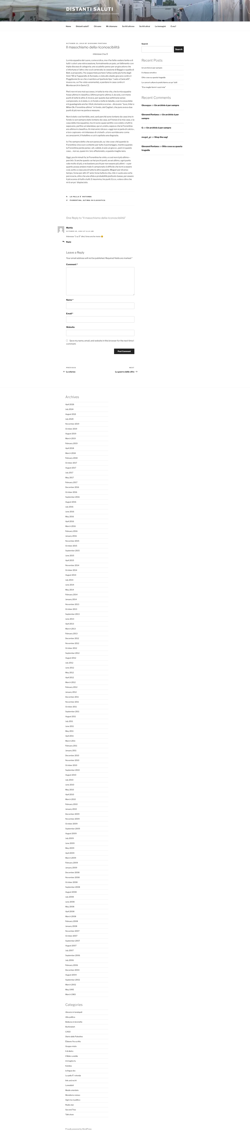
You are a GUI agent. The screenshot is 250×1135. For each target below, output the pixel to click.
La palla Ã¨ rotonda (81, 197)
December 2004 (72, 970)
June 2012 (69, 668)
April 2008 (69, 911)
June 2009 (69, 843)
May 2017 (69, 477)
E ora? (173, 26)
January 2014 (71, 599)
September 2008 (72, 887)
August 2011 (70, 716)
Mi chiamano (111, 26)
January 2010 (71, 809)
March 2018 (70, 453)
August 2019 (70, 433)
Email (69, 313)
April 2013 (69, 624)
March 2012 (70, 682)
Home (68, 26)
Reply (68, 242)
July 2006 (69, 960)
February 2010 (71, 804)
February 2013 (71, 633)
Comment (72, 264)
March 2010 (70, 799)
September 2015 (72, 550)
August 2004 (71, 975)
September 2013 (72, 614)
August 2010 (70, 775)
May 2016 (69, 516)
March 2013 (70, 629)
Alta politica (70, 1017)
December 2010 (72, 755)
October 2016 (71, 492)
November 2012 (72, 643)
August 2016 (70, 502)
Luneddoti (69, 1085)
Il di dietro (69, 1051)
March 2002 (70, 984)
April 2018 (69, 448)
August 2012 (70, 658)
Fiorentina (76, 200)
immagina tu (70, 1061)
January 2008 (71, 926)
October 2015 (71, 546)
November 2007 (72, 931)
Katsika (68, 1066)
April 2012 (69, 677)
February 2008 (71, 921)
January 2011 (70, 750)
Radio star (69, 1105)
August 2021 (70, 414)
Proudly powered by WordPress (78, 1129)
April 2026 (69, 404)
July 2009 (69, 838)
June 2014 (69, 585)
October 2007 (71, 936)
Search (145, 44)
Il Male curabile (71, 1056)
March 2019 (70, 438)
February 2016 (71, 531)
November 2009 (72, 819)
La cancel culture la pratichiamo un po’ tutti (159, 82)
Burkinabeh (70, 1027)
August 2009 (71, 833)
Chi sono (97, 26)
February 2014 (71, 594)
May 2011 (69, 731)
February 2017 (71, 482)
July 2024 (69, 409)
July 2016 (69, 507)
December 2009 (72, 814)
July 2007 (69, 950)
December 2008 (72, 872)
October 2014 (71, 570)
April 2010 (69, 794)
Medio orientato (72, 1090)
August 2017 (70, 468)
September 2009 (72, 828)
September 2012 (72, 653)
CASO (68, 1032)
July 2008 (69, 897)
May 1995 (69, 989)
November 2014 (72, 565)
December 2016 (72, 487)
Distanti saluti (89, 9)
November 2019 (72, 424)
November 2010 (72, 760)
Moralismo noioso (72, 1095)
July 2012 (69, 663)
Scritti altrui (144, 26)
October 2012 (71, 648)
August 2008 (71, 892)
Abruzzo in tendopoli (73, 1012)
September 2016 (72, 497)
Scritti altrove (128, 26)
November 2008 (72, 877)
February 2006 (71, 965)
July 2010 (69, 780)
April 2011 (69, 736)
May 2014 (69, 590)
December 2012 (72, 638)
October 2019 (71, 429)
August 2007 (70, 945)
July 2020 (69, 419)
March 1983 (70, 994)
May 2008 (69, 906)
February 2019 (71, 443)
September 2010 (72, 770)
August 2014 (70, 575)
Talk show (69, 1114)
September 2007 (72, 941)
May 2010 (69, 789)
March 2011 (70, 741)
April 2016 (69, 521)
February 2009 (71, 863)
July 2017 (69, 472)
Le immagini (160, 26)
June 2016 (69, 511)
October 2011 (71, 707)
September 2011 (72, 711)
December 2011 (72, 697)
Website (70, 327)
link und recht (71, 1080)
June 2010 (69, 785)
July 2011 (69, 721)
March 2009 (70, 858)
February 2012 (71, 687)
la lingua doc (70, 1071)
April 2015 (69, 560)
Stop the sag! (161, 137)
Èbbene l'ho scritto (73, 1041)
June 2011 (69, 726)
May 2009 (69, 848)
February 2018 (71, 458)
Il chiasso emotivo (149, 72)
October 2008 (71, 882)
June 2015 (69, 555)
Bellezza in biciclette (73, 1022)
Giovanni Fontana (97, 43)
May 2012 (69, 672)
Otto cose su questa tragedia (153, 77)
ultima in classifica (94, 200)
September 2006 (72, 955)
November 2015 (72, 541)
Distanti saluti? (82, 26)
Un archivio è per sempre (152, 68)
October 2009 (71, 824)
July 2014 (69, 580)
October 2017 (71, 463)
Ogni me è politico (72, 1100)
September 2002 (72, 980)
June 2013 (69, 619)
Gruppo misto (71, 1046)
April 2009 (69, 853)
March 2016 (70, 526)
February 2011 (71, 746)
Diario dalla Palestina (74, 1036)
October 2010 (71, 765)
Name (69, 300)
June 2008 (69, 902)
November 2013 (72, 604)
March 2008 (70, 916)
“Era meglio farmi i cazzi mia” (154, 87)
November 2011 (72, 702)
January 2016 (71, 536)
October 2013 (71, 609)
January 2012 (71, 692)
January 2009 (71, 867)
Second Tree (70, 1110)
